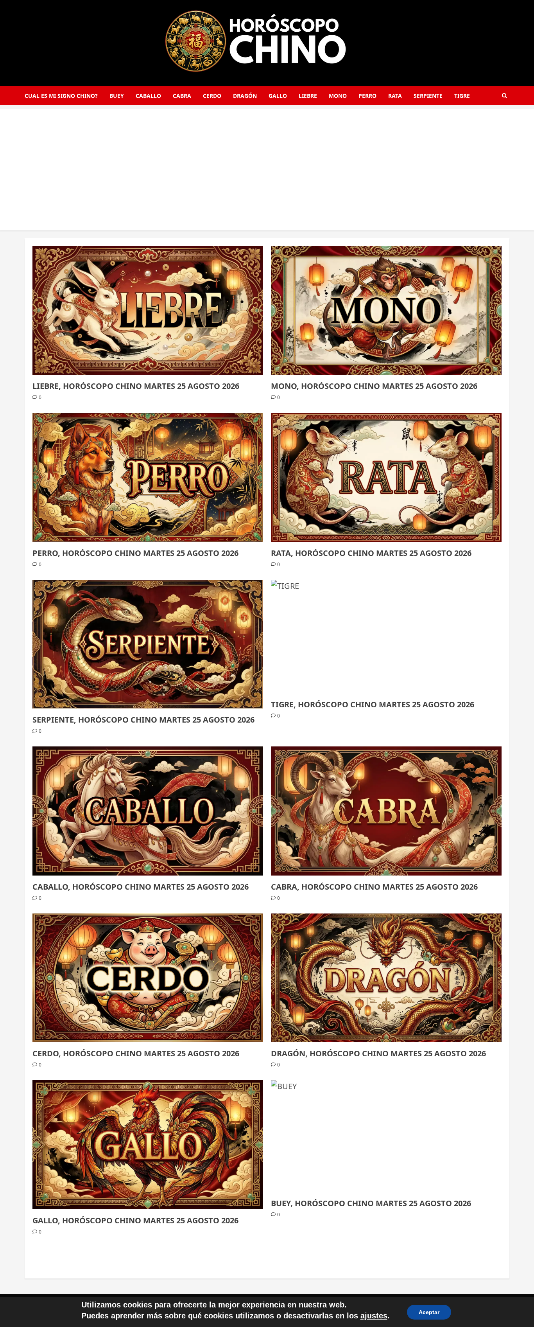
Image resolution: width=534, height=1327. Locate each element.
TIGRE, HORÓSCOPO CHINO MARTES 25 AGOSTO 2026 (372, 704)
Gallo (278, 95)
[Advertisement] (267, 164)
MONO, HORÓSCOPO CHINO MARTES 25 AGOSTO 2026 (374, 386)
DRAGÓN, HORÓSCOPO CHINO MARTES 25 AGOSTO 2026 (378, 1053)
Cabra (182, 95)
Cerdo (212, 95)
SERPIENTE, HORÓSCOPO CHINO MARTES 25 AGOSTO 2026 (143, 719)
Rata (395, 95)
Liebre (308, 95)
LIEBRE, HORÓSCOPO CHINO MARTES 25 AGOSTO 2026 (135, 386)
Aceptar (429, 1312)
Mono (338, 95)
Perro (367, 95)
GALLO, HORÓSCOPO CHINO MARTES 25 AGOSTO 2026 (135, 1220)
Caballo (148, 95)
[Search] (504, 95)
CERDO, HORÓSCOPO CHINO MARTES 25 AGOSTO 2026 (135, 1053)
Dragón (245, 95)
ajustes (373, 1315)
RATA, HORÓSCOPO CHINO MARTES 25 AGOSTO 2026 (371, 553)
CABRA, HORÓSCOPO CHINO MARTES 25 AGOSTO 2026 (374, 886)
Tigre (462, 95)
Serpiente (428, 95)
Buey (116, 95)
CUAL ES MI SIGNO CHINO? (61, 95)
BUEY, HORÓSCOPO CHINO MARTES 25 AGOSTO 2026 (371, 1203)
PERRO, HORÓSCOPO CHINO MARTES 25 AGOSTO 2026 (135, 553)
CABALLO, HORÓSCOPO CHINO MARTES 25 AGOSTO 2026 (140, 886)
